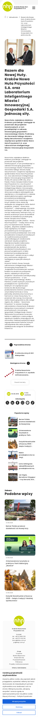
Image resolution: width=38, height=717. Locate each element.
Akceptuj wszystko (19, 701)
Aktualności (13, 17)
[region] (19, 693)
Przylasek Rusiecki (19, 660)
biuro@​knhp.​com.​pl (19, 640)
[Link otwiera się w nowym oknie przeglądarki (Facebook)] (17, 402)
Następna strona (18, 363)
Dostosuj (19, 707)
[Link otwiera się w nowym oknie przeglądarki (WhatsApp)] (22, 402)
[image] (19, 621)
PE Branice (18, 662)
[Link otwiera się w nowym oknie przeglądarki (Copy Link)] (32, 402)
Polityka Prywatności (24, 696)
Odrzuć (19, 713)
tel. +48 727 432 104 (18, 638)
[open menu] (33, 7)
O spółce (19, 653)
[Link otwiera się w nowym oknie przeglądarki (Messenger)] (27, 402)
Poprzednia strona (22, 345)
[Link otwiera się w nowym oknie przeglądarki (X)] (7, 402)
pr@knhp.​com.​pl (19, 642)
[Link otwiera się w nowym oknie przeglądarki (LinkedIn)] (12, 402)
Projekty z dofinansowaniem (19, 664)
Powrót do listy (20, 382)
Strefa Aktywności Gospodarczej (19, 656)
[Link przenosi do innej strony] (5, 17)
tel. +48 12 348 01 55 (19, 636)
